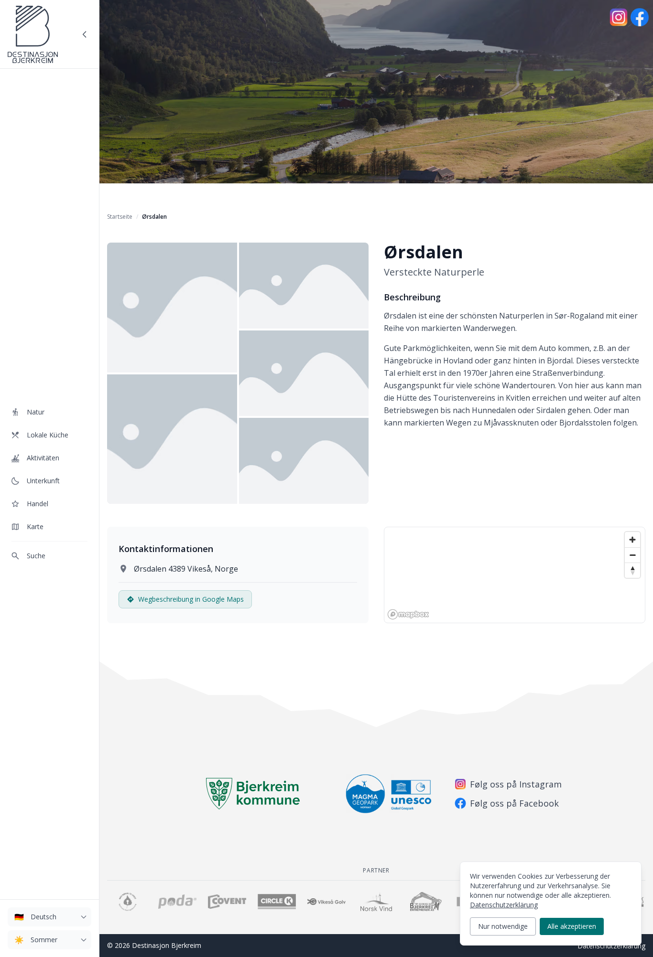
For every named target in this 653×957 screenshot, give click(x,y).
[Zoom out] (632, 555)
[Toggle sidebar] (84, 34)
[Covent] (227, 901)
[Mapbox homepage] (408, 614)
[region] (514, 575)
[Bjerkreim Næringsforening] (128, 901)
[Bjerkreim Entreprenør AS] (426, 901)
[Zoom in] (632, 539)
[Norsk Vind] (376, 901)
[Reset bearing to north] (632, 570)
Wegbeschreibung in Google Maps (191, 599)
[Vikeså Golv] (326, 901)
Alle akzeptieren (571, 926)
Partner (376, 870)
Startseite (119, 217)
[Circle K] (277, 901)
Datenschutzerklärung (611, 945)
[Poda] (177, 901)
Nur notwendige (503, 926)
